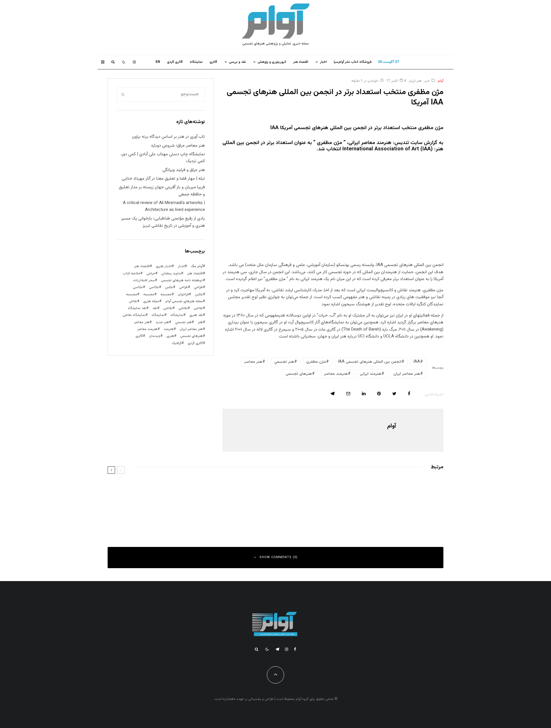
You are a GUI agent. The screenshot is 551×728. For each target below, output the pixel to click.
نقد (154, 308)
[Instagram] (134, 62)
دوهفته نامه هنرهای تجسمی (182, 280)
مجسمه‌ (131, 294)
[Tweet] (394, 393)
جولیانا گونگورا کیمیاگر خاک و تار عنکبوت (217, 488)
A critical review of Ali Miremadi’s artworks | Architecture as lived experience (164, 206)
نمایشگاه (158, 315)
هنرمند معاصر (336, 374)
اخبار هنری (164, 266)
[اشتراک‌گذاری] (409, 393)
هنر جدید (162, 322)
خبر (427, 81)
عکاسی (154, 287)
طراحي (198, 287)
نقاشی (198, 308)
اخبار (323, 62)
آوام (440, 81)
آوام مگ (197, 266)
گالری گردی (175, 62)
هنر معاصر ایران (406, 374)
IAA (417, 362)
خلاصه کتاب (131, 273)
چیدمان (154, 336)
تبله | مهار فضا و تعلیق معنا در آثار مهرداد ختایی (163, 178)
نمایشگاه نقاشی (134, 315)
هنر (200, 322)
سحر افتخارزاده (144, 280)
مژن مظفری (316, 362)
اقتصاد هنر (300, 62)
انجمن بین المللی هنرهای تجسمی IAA (369, 362)
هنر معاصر (253, 362)
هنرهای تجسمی (299, 374)
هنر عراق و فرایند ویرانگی (183, 170)
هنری (170, 336)
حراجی (150, 273)
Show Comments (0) (278, 557)
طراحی (183, 287)
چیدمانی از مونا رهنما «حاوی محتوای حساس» (387, 488)
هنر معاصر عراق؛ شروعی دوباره (178, 145)
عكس (169, 287)
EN (158, 62)
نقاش (133, 301)
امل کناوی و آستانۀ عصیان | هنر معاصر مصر (216, 514)
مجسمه (166, 294)
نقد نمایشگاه (137, 308)
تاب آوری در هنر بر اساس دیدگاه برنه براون (168, 136)
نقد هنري (196, 315)
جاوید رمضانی (171, 273)
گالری (213, 62)
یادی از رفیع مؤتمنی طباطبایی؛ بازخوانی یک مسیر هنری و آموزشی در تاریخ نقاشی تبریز (163, 222)
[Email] (348, 393)
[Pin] (379, 393)
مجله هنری (151, 301)
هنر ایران (415, 81)
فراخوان (183, 294)
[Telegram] (277, 649)
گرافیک (177, 343)
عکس (199, 294)
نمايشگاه (196, 62)
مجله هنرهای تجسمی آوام (184, 301)
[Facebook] (295, 649)
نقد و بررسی (237, 62)
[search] (123, 94)
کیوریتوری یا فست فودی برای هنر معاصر (392, 514)
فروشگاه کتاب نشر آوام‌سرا (353, 62)
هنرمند (169, 329)
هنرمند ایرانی (370, 374)
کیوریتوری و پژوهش (272, 62)
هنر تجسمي (284, 362)
